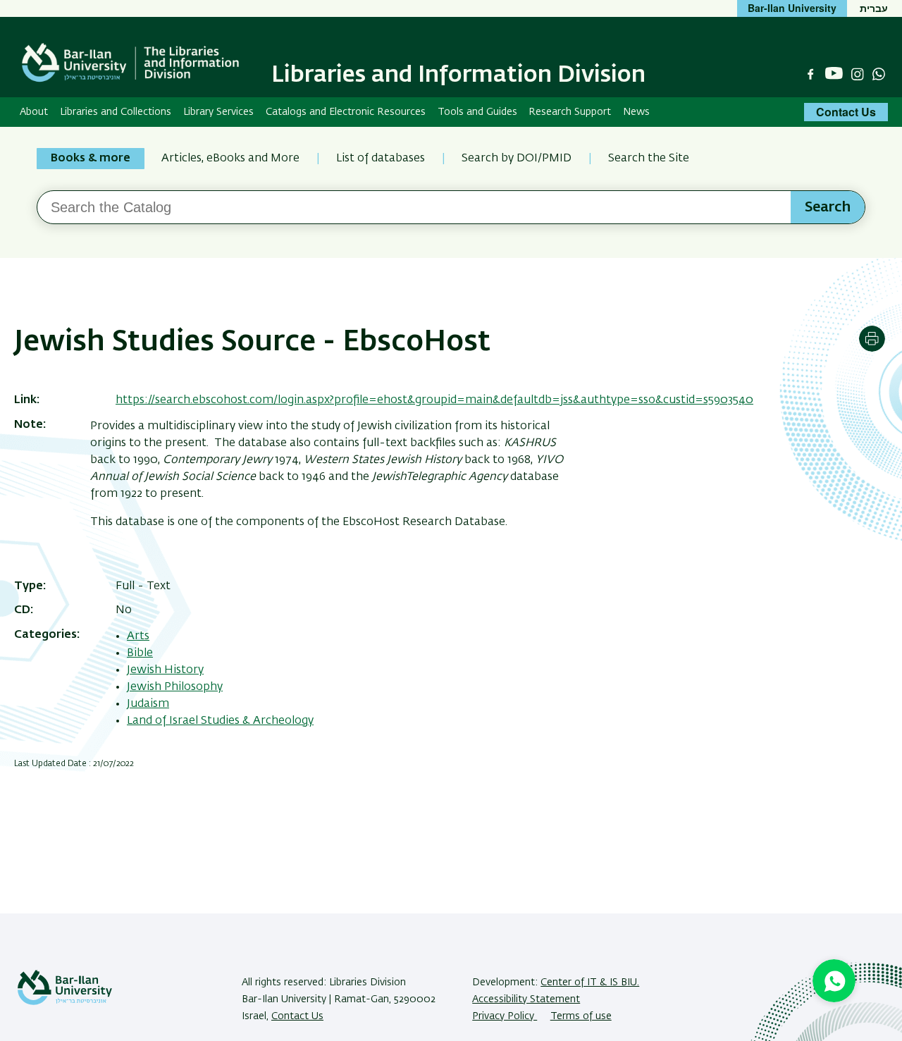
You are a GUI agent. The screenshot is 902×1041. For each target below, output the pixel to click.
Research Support (570, 112)
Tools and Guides (477, 112)
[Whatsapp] (878, 74)
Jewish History (165, 670)
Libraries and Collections (115, 112)
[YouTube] (834, 73)
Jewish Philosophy (175, 687)
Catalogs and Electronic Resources (346, 112)
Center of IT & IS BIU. (589, 982)
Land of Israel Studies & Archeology (220, 721)
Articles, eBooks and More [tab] (230, 158)
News (636, 112)
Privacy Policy (504, 1016)
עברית (874, 8)
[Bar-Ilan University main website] (65, 1002)
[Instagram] (857, 74)
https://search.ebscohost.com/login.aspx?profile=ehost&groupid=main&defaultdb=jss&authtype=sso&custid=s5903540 (434, 400)
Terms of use (581, 1016)
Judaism (148, 704)
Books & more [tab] (90, 158)
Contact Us (846, 112)
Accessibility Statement (526, 999)
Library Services (218, 112)
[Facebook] (810, 74)
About (34, 112)
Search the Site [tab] (648, 158)
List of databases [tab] (380, 158)
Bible (140, 653)
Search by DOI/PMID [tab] (517, 158)
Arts (138, 636)
